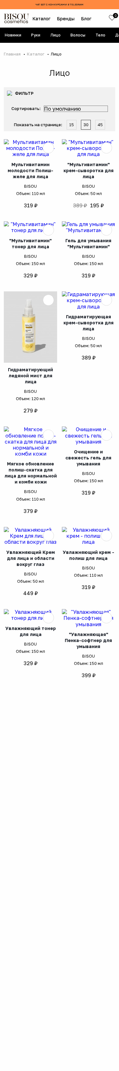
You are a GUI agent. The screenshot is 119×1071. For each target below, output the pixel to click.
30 (86, 124)
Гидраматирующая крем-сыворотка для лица (88, 322)
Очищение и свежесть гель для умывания (88, 457)
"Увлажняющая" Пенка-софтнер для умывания (88, 640)
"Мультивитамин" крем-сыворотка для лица (88, 170)
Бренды (66, 18)
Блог (86, 18)
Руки (35, 35)
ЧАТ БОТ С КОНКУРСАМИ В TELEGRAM (59, 4)
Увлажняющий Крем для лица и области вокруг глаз (30, 558)
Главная (13, 53)
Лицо (55, 35)
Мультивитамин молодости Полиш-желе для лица (30, 170)
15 (71, 124)
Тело (100, 35)
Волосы (77, 35)
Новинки (13, 35)
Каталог (41, 18)
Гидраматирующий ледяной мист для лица (30, 375)
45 (100, 124)
